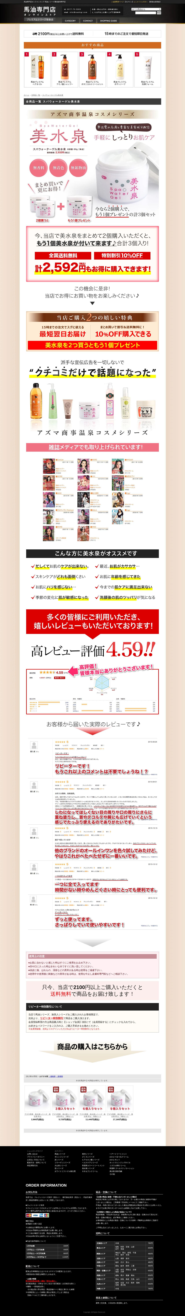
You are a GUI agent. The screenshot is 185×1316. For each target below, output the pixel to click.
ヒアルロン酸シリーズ (90, 1160)
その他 (112, 1174)
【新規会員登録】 (154, 2)
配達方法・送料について (36, 1163)
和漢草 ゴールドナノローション (122, 1168)
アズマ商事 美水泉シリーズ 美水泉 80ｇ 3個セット (65, 1115)
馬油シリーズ (60, 1154)
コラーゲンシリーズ (62, 1163)
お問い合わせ (32, 1154)
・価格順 (52, 1076)
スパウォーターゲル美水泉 (52, 95)
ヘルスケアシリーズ (90, 1163)
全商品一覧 (35, 95)
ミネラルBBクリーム (118, 1165)
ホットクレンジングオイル (120, 1163)
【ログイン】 (129, 2)
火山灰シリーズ (61, 1165)
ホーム (26, 95)
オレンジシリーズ (62, 1157)
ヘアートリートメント (118, 1154)
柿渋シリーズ (87, 1154)
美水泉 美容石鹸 (116, 1171)
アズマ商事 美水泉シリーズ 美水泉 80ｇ (38, 1115)
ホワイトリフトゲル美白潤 (65, 1171)
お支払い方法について (36, 1160)
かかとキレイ (115, 1160)
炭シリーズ (59, 1160)
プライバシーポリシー (36, 1157)
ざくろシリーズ (88, 1157)
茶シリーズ (59, 1168)
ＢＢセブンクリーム (90, 1171)
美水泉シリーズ (88, 1168)
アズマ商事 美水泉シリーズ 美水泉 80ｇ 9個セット (120, 1115)
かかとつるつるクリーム (119, 1157)
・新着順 (59, 1076)
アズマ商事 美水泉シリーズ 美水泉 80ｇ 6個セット (92, 1115)
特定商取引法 (32, 1165)
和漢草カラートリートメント (93, 1165)
